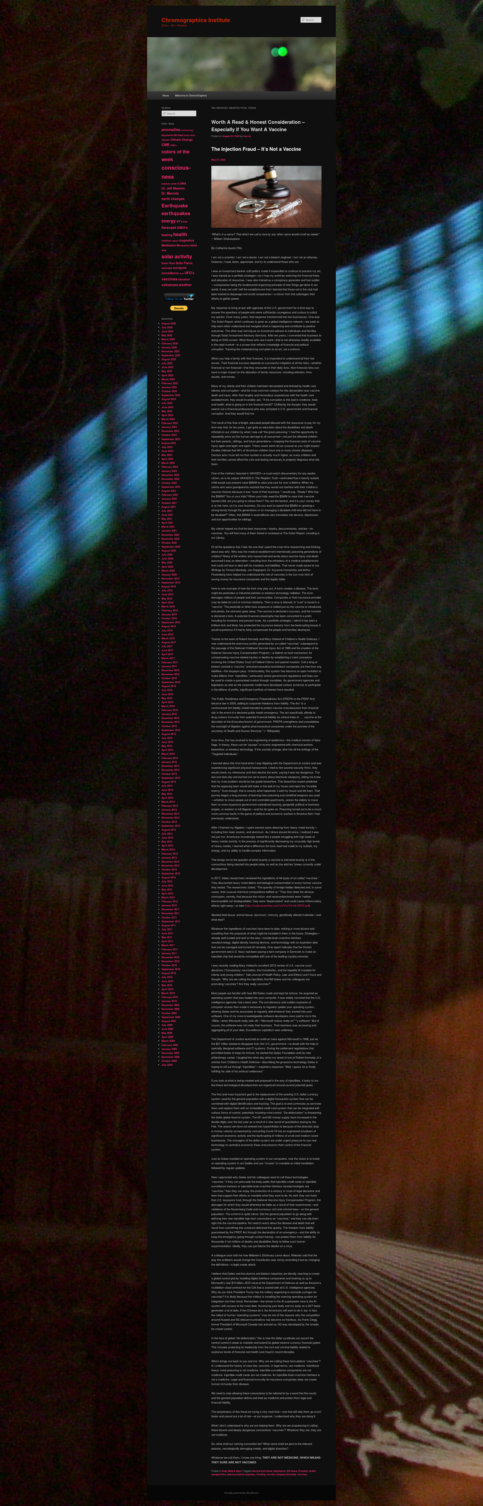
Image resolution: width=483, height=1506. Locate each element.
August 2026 (169, 323)
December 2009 (170, 1005)
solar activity (177, 256)
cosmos (166, 183)
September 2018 (171, 622)
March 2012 (168, 897)
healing (167, 235)
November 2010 (170, 961)
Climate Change (181, 139)
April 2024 (167, 415)
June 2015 (167, 742)
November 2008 (170, 1057)
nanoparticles (218, 1474)
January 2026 (169, 347)
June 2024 (167, 407)
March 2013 (168, 849)
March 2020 (168, 570)
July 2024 (167, 403)
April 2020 (167, 566)
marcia (247, 136)
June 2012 (167, 885)
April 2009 (167, 1037)
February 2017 (170, 662)
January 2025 (169, 387)
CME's (173, 145)
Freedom (303, 1471)
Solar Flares (184, 263)
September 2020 (171, 546)
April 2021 (167, 522)
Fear (185, 221)
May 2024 (167, 411)
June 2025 (167, 367)
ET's (179, 221)
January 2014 (169, 809)
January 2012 (169, 905)
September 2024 (171, 395)
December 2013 (170, 813)
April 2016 (167, 702)
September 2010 (171, 969)
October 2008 (169, 1061)
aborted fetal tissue (262, 1471)
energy (169, 221)
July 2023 (167, 447)
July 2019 (167, 590)
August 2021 (169, 507)
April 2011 (167, 941)
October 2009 (169, 1013)
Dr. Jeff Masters (173, 188)
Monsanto (183, 245)
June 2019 (167, 594)
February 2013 (170, 853)
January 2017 (169, 666)
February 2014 (170, 805)
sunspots (180, 267)
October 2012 (169, 869)
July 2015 (167, 738)
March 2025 (168, 379)
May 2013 (167, 841)
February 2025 (170, 383)
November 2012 (170, 865)
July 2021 (167, 511)
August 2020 (169, 550)
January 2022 (169, 498)
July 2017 (167, 646)
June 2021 (167, 514)
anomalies (171, 129)
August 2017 (169, 642)
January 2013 (169, 857)
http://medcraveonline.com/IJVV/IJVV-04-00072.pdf (277, 905)
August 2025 (169, 359)
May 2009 (167, 1033)
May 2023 (167, 455)
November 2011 (170, 913)
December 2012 (170, 861)
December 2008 (170, 1053)
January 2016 (169, 714)
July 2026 (167, 327)
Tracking (260, 1474)
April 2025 (167, 375)
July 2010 (167, 977)
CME (166, 144)
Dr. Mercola (170, 193)
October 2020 (169, 542)
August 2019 (169, 586)
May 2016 (167, 698)
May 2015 (167, 746)
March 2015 (168, 754)
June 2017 (167, 650)
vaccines (302, 1474)
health (312, 1471)
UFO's (189, 272)
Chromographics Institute (196, 20)
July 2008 (167, 1065)
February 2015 (170, 758)
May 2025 (167, 371)
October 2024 (169, 391)
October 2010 (169, 965)
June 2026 (167, 331)
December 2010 (170, 957)
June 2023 (167, 451)
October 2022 (169, 483)
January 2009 (169, 1049)
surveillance (170, 273)
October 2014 (169, 774)
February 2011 (170, 949)
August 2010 (169, 973)
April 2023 (167, 459)
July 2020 (167, 554)
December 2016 (170, 670)
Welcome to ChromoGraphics (191, 95)
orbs (164, 250)
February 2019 (170, 610)
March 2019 (168, 606)
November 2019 (170, 578)
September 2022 (171, 487)
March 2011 (168, 945)
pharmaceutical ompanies (241, 1474)
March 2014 (168, 801)
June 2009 (167, 1029)
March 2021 (168, 526)
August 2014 (169, 781)
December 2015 (170, 718)
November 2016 (170, 674)
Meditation (169, 245)
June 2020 (167, 558)
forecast (169, 227)
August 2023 (169, 443)
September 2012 (171, 873)
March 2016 (168, 706)
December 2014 (170, 766)
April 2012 (167, 893)
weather (185, 284)
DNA (183, 183)
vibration (184, 279)
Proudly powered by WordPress (241, 1492)
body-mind (189, 135)
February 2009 (170, 1045)
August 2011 (169, 925)
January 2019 (169, 614)
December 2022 (170, 475)
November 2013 (170, 817)
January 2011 (169, 953)
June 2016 (167, 694)
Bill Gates (292, 1471)
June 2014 (167, 790)
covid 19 (175, 183)
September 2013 (171, 825)
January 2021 (169, 530)
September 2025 (171, 355)
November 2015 (170, 722)
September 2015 (171, 730)
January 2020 (169, 574)
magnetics (186, 240)
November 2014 (170, 770)
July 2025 (167, 363)
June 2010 (167, 981)
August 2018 (169, 626)
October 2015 (169, 726)
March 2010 (168, 993)
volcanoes (170, 284)
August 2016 (169, 686)
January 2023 (169, 471)
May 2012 (167, 889)
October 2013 (169, 821)
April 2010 (167, 989)
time (182, 273)
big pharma (280, 1471)
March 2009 (168, 1041)
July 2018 (167, 630)
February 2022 (170, 494)
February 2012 (170, 901)
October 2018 (169, 618)
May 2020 (167, 562)
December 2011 (170, 909)
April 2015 (167, 750)
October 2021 (169, 503)
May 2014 (167, 794)
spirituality (167, 268)
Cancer (166, 140)
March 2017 (168, 658)
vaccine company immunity (281, 1474)
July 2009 (167, 1025)
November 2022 (170, 479)
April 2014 (167, 798)
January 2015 (169, 762)
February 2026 (170, 343)
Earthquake (175, 205)
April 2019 (167, 602)
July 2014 (167, 785)
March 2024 (168, 419)
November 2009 (170, 1009)
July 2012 (167, 881)
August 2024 (169, 399)
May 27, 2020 (218, 159)
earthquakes (176, 213)
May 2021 (167, 518)
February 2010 (170, 997)
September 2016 (171, 682)
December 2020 (170, 534)
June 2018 (167, 634)
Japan (175, 240)
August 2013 (169, 829)
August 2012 (169, 877)
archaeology (187, 130)
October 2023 (169, 435)
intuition (166, 240)
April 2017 (167, 654)
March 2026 (168, 339)
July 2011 (167, 929)
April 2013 (167, 845)
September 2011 (171, 921)
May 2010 (167, 985)
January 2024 (169, 427)
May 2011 (167, 937)
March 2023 (168, 463)
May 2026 (167, 335)
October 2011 (169, 917)
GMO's (182, 227)
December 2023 (170, 431)
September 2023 (171, 439)
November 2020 (170, 538)
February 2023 (170, 467)
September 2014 (171, 778)
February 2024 (170, 423)
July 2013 (167, 833)
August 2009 (169, 1021)
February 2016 (170, 710)
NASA (193, 245)
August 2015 (169, 734)
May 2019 (167, 598)
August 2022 (169, 491)
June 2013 (167, 837)
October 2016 (169, 678)
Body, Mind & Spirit (232, 1471)
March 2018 (168, 638)
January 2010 (169, 1001)
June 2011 (167, 933)
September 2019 (171, 582)
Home (165, 95)
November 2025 (170, 351)
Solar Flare (168, 263)
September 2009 (171, 1017)
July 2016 (167, 690)
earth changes (173, 198)
